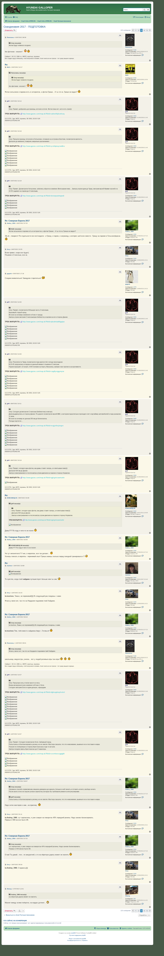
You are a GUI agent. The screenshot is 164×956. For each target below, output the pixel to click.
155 (134, 898)
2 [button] (138, 30)
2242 (134, 511)
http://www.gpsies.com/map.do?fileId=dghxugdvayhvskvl (44, 692)
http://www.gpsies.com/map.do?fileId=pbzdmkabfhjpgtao (44, 322)
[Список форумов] (15, 9)
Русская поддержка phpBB (77, 935)
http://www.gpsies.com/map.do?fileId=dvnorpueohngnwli (43, 196)
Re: (6, 65)
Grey (126, 255)
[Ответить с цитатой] (120, 35)
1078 (134, 287)
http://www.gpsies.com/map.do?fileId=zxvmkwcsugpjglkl (44, 754)
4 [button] (144, 30)
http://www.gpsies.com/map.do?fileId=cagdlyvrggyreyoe (43, 371)
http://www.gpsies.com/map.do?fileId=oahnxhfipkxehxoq (43, 114)
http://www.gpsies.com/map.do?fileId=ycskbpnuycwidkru (44, 146)
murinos (127, 575)
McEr (127, 75)
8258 (134, 78)
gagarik (127, 284)
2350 (134, 234)
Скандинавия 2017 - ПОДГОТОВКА (24, 26)
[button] (133, 30)
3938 (134, 116)
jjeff (126, 111)
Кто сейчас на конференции (15, 920)
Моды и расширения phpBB (77, 938)
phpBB (73, 933)
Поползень (128, 47)
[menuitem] (15, 17)
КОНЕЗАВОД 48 (130, 508)
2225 (134, 258)
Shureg (127, 896)
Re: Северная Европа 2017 (17, 221)
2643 (134, 577)
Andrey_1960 (129, 231)
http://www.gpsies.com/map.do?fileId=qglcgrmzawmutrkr (44, 478)
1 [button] (135, 30)
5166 (134, 50)
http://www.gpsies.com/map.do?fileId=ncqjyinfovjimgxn (43, 426)
